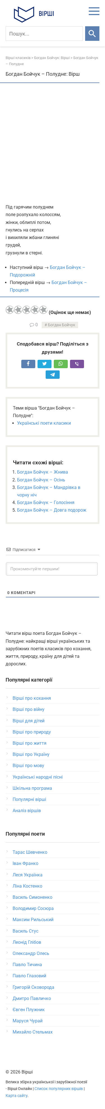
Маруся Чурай (28, 1020)
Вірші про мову (28, 765)
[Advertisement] (52, 143)
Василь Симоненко (32, 897)
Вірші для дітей (29, 720)
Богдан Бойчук (61, 325)
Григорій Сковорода (33, 987)
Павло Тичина (27, 964)
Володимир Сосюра (33, 908)
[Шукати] (92, 33)
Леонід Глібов (27, 942)
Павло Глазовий (29, 975)
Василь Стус (25, 931)
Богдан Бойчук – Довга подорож (51, 510)
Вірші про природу (32, 732)
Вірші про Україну (31, 754)
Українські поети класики (44, 423)
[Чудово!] (43, 310)
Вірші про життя (29, 743)
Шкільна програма (32, 788)
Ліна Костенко (27, 886)
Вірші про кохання (32, 698)
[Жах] (10, 310)
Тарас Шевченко (30, 852)
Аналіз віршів (27, 810)
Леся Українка (28, 875)
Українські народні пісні (38, 777)
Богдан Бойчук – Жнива (42, 472)
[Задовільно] (26, 310)
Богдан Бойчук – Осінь (41, 480)
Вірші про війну (29, 709)
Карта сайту (16, 1095)
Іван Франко (25, 863)
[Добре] (35, 310)
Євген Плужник (29, 1009)
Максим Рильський (33, 919)
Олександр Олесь (31, 953)
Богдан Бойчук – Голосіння (45, 502)
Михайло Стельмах (33, 1032)
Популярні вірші (29, 799)
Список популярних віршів (58, 1088)
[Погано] (18, 310)
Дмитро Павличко (32, 998)
